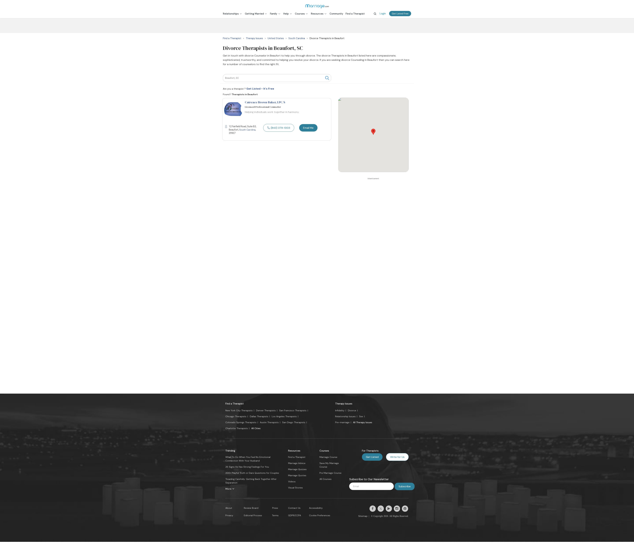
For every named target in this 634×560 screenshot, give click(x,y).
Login (383, 13)
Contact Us (294, 507)
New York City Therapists (239, 410)
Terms (275, 515)
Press (275, 507)
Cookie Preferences (319, 515)
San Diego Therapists (293, 422)
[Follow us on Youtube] (389, 508)
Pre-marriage (342, 422)
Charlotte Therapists (236, 428)
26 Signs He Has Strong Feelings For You (247, 466)
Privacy (229, 515)
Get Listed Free (400, 13)
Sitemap (363, 516)
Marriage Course (328, 457)
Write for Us (397, 457)
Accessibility (316, 507)
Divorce (352, 410)
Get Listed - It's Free (260, 88)
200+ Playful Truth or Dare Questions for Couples (252, 472)
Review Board (251, 507)
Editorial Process (253, 515)
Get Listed (372, 457)
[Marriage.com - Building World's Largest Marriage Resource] (317, 6)
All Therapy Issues (362, 422)
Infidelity (339, 410)
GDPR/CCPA (294, 515)
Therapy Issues (343, 403)
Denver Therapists (266, 410)
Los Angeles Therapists (284, 416)
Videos (292, 481)
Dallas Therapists (259, 416)
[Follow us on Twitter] (381, 508)
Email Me (308, 128)
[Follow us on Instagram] (397, 508)
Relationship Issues (345, 416)
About (228, 507)
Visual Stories (295, 487)
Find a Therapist (234, 403)
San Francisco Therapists (292, 410)
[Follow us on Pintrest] (405, 508)
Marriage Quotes (297, 475)
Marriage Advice (296, 463)
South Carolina (247, 129)
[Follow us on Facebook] (373, 508)
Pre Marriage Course (330, 472)
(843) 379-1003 (280, 128)
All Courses (325, 479)
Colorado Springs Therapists (240, 422)
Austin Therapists (269, 422)
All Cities (256, 428)
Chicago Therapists (235, 416)
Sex (361, 416)
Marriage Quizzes (297, 469)
